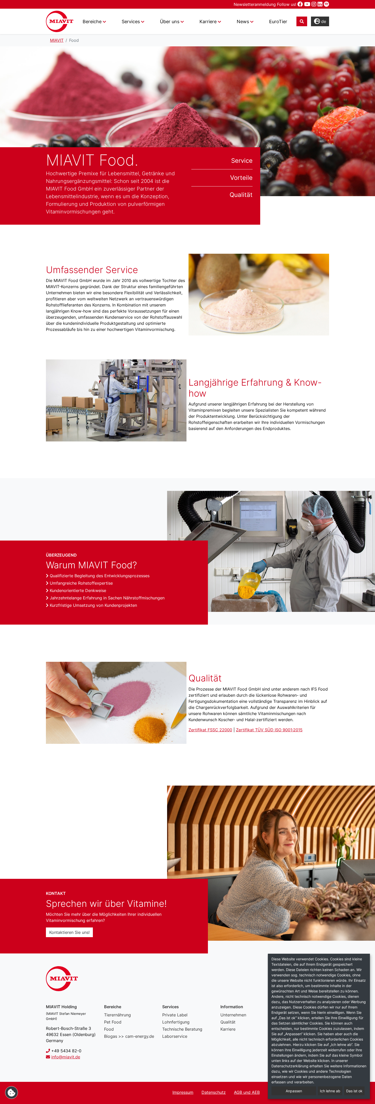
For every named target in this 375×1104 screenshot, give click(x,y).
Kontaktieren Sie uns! (69, 932)
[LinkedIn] (321, 4)
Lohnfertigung (176, 1022)
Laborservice (174, 1036)
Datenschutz (214, 1092)
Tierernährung (117, 1014)
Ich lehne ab (330, 1091)
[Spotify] (326, 4)
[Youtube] (307, 4)
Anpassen (294, 1091)
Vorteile (241, 177)
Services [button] (131, 21)
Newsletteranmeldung (255, 4)
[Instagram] (314, 4)
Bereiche (92, 21)
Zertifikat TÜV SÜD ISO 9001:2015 (269, 729)
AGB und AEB (247, 1092)
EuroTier (278, 21)
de (323, 21)
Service (242, 160)
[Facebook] (300, 4)
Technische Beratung (182, 1029)
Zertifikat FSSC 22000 (210, 729)
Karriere (227, 1029)
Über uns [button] (169, 21)
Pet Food (112, 1022)
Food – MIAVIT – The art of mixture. (59, 21)
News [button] (243, 21)
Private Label (175, 1014)
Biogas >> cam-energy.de (129, 1036)
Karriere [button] (208, 21)
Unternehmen (233, 1014)
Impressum (182, 1092)
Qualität (241, 194)
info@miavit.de (65, 1056)
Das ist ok (354, 1091)
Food (109, 1029)
